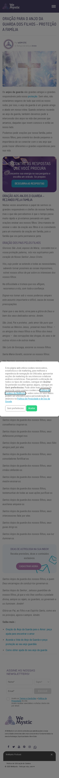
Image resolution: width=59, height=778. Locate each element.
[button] (15, 408)
